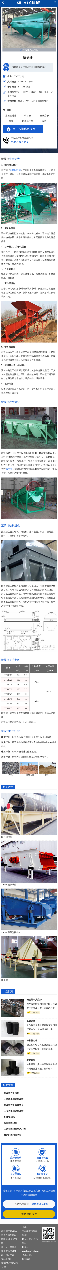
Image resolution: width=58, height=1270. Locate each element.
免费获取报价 (29, 1214)
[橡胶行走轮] (12, 1042)
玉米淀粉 (44, 115)
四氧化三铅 (27, 121)
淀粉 (44, 121)
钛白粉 (27, 115)
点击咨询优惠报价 (24, 128)
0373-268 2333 (19, 142)
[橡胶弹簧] (12, 1061)
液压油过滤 (10, 115)
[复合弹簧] (12, 1022)
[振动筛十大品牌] (12, 1001)
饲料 (11, 121)
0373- (40, 1204)
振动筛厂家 (6, 1231)
